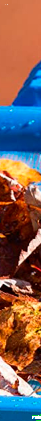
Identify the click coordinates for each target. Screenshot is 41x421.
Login (32, 2)
